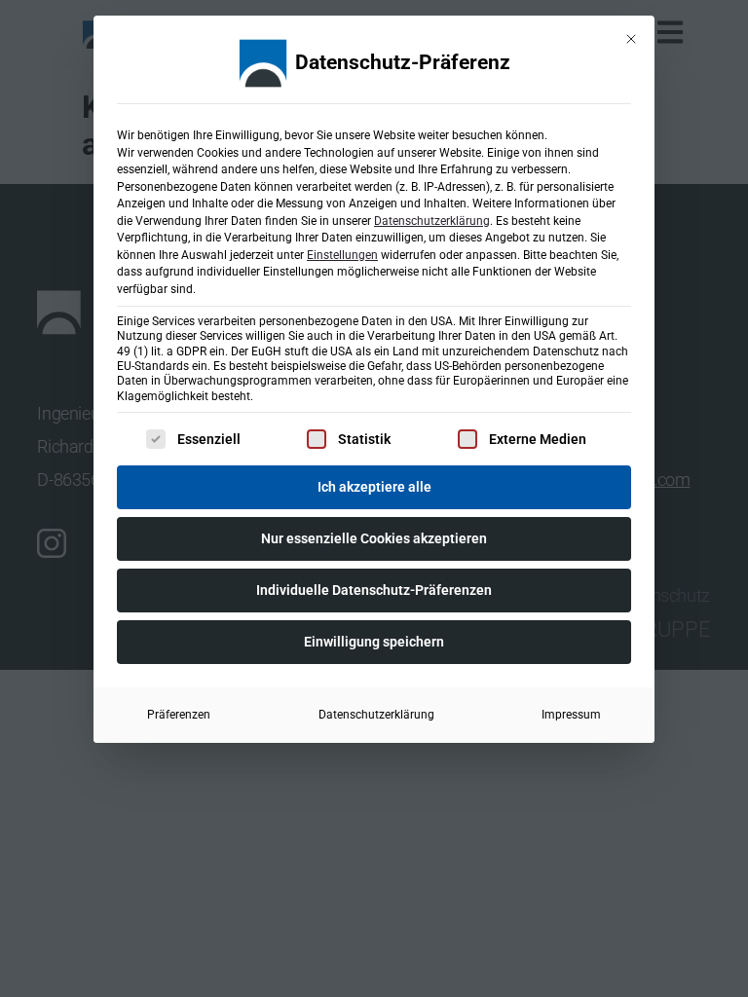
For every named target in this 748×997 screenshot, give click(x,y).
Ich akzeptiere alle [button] (374, 487)
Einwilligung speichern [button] (374, 641)
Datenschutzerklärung (432, 221)
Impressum (571, 714)
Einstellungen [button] (342, 255)
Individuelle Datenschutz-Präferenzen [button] (374, 590)
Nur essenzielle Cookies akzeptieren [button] (374, 538)
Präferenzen (178, 714)
